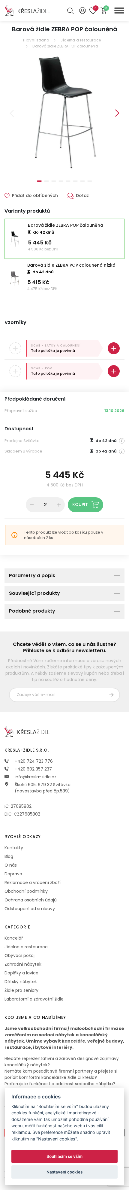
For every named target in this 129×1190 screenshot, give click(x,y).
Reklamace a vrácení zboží (32, 883)
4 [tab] (60, 181)
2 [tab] (46, 181)
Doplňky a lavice (21, 973)
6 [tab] (75, 181)
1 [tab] (39, 181)
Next (117, 113)
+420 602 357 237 (33, 769)
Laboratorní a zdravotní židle (34, 999)
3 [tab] (53, 181)
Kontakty (13, 848)
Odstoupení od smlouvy (29, 909)
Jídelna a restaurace (81, 40)
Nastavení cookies (64, 1172)
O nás (10, 865)
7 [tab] (82, 181)
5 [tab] (68, 181)
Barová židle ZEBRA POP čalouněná (65, 46)
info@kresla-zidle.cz (35, 777)
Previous (11, 113)
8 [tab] (89, 181)
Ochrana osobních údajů (30, 900)
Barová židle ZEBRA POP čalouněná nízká (71, 265)
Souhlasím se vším (64, 1156)
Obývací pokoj (19, 955)
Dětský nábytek (20, 982)
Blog (8, 856)
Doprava (13, 874)
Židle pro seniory (21, 990)
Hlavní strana (36, 40)
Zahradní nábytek (22, 964)
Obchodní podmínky (26, 891)
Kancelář (13, 938)
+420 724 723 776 (33, 761)
